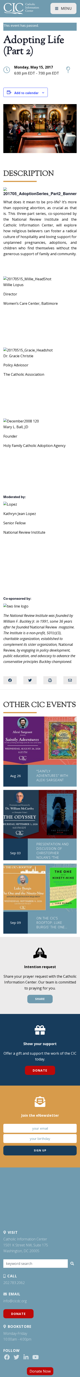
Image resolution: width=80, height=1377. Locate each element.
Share (40, 999)
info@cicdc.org (15, 1300)
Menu (66, 8)
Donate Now (40, 1371)
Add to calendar (26, 93)
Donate (40, 1070)
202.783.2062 (14, 1282)
